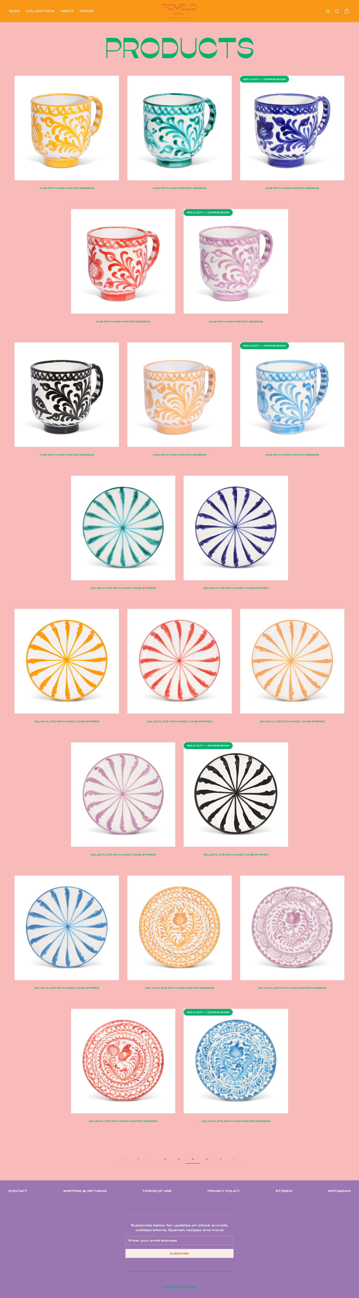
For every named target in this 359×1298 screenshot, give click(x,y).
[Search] (337, 11)
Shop (14, 11)
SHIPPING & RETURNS (85, 1191)
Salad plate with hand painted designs (179, 988)
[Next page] (233, 1159)
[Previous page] (125, 1159)
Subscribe (179, 1253)
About (67, 11)
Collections (40, 11)
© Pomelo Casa (179, 1287)
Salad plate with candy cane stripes (123, 588)
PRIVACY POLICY (224, 1191)
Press (86, 11)
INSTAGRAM (339, 1191)
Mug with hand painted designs (67, 188)
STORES (283, 1191)
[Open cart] (347, 11)
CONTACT (17, 1191)
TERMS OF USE (157, 1191)
